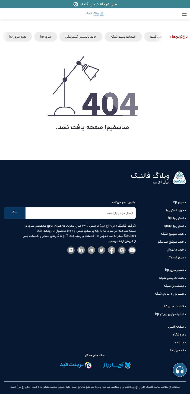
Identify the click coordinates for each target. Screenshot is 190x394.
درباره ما (179, 342)
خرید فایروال (175, 249)
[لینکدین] (81, 250)
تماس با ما (177, 350)
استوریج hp (176, 218)
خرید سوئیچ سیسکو (171, 241)
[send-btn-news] (14, 213)
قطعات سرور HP (173, 306)
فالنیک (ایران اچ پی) (27, 387)
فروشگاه (178, 334)
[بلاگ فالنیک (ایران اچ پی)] (95, 14)
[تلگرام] (91, 250)
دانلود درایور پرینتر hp (169, 314)
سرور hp (47, 36)
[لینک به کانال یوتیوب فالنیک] (132, 250)
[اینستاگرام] (71, 250)
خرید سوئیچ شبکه (172, 233)
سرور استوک (176, 257)
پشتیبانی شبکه (174, 285)
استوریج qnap (174, 226)
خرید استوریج (174, 210)
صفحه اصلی (176, 326)
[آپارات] (122, 250)
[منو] (184, 15)
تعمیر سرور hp (174, 270)
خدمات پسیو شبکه (124, 36)
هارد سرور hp (18, 36)
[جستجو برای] (5, 15)
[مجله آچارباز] (117, 366)
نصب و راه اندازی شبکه (169, 293)
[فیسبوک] (111, 250)
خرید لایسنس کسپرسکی (82, 36)
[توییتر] (101, 250)
